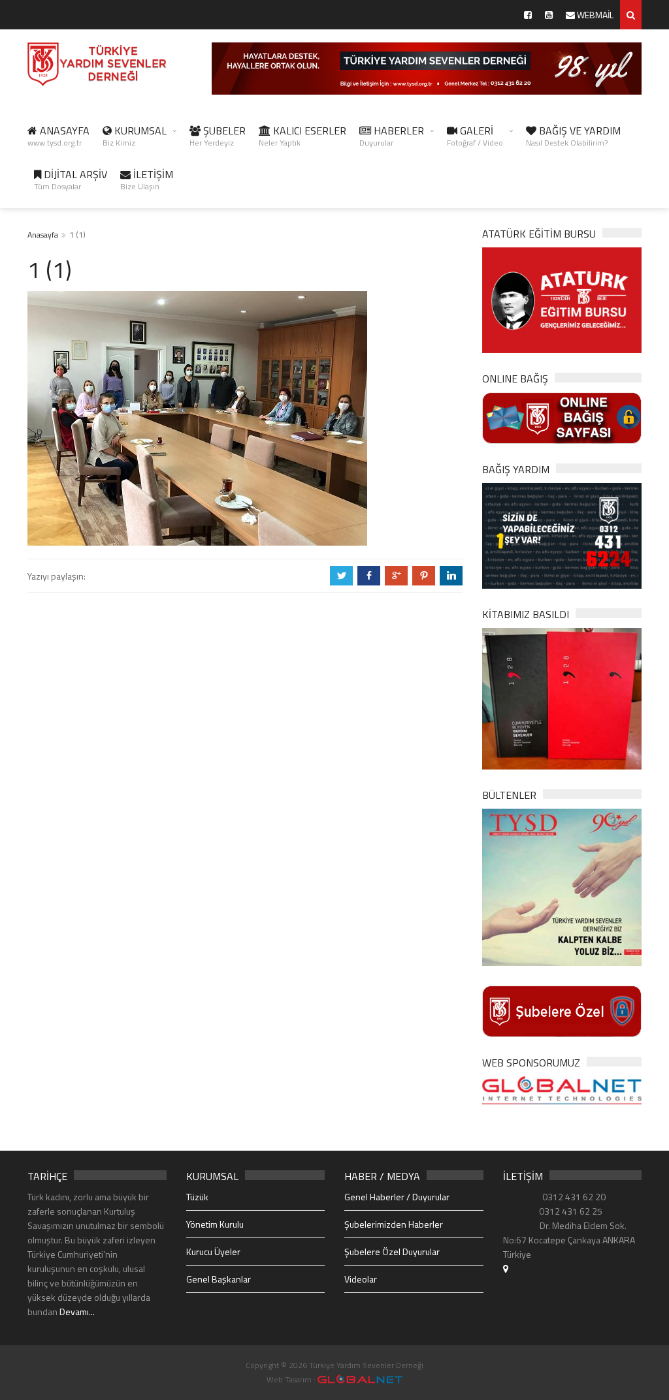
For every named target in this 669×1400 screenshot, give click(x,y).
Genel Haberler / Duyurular (396, 1197)
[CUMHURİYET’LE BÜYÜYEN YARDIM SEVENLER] (562, 697)
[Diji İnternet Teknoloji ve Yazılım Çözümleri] (360, 1379)
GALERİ (475, 136)
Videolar (360, 1279)
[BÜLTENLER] (562, 886)
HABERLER (391, 136)
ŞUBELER (217, 136)
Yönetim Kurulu (215, 1224)
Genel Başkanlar (218, 1279)
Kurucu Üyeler (213, 1251)
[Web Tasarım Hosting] (562, 1089)
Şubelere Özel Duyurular (392, 1251)
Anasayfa (42, 234)
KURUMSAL (135, 136)
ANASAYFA (58, 136)
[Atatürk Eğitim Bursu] (562, 299)
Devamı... (77, 1311)
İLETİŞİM (146, 179)
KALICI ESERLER (302, 136)
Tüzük (197, 1197)
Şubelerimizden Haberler (393, 1224)
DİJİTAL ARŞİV (70, 179)
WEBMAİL (594, 15)
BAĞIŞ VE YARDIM (573, 136)
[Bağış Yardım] (562, 535)
